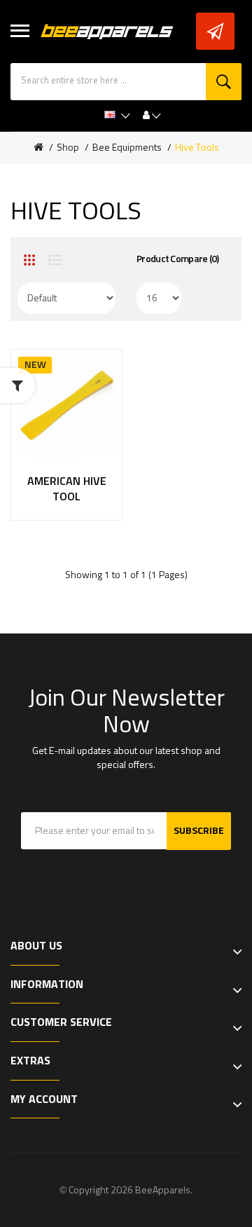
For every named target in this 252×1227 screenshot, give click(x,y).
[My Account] (152, 115)
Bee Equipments (127, 148)
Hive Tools (197, 148)
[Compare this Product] (81, 493)
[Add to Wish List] (52, 493)
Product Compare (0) (177, 259)
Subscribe (199, 831)
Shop (68, 148)
